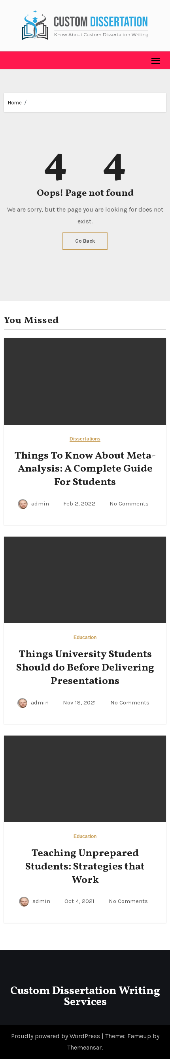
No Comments (129, 503)
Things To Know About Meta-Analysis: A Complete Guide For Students (85, 469)
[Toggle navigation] (155, 60)
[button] (10, 60)
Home (15, 103)
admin (40, 503)
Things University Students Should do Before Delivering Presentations (85, 667)
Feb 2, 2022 (80, 503)
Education (85, 637)
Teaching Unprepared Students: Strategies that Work (85, 866)
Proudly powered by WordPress (56, 1036)
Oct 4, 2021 (80, 901)
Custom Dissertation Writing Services (85, 996)
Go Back (85, 241)
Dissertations (85, 439)
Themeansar (84, 1047)
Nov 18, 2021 (80, 702)
